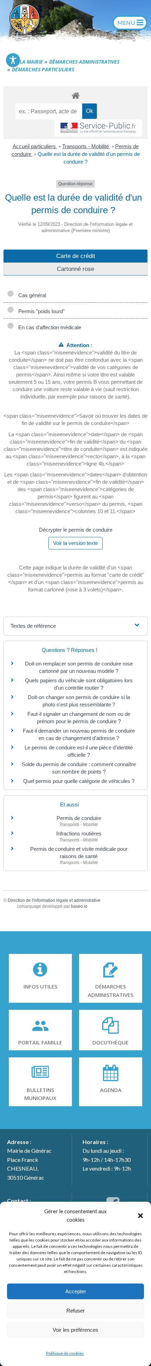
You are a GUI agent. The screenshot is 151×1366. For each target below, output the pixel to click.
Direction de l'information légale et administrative (54, 900)
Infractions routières (78, 833)
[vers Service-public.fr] (98, 128)
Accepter (75, 1291)
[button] (140, 1215)
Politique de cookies (65, 1353)
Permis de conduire (79, 818)
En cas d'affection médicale (48, 327)
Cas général (30, 295)
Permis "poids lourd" (40, 311)
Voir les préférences (75, 1330)
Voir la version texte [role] (75, 543)
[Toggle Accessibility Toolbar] (13, 60)
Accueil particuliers (35, 146)
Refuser (75, 1311)
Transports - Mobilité (86, 146)
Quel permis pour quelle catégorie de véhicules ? (78, 781)
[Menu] (129, 22)
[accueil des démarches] (75, 95)
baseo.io (79, 906)
